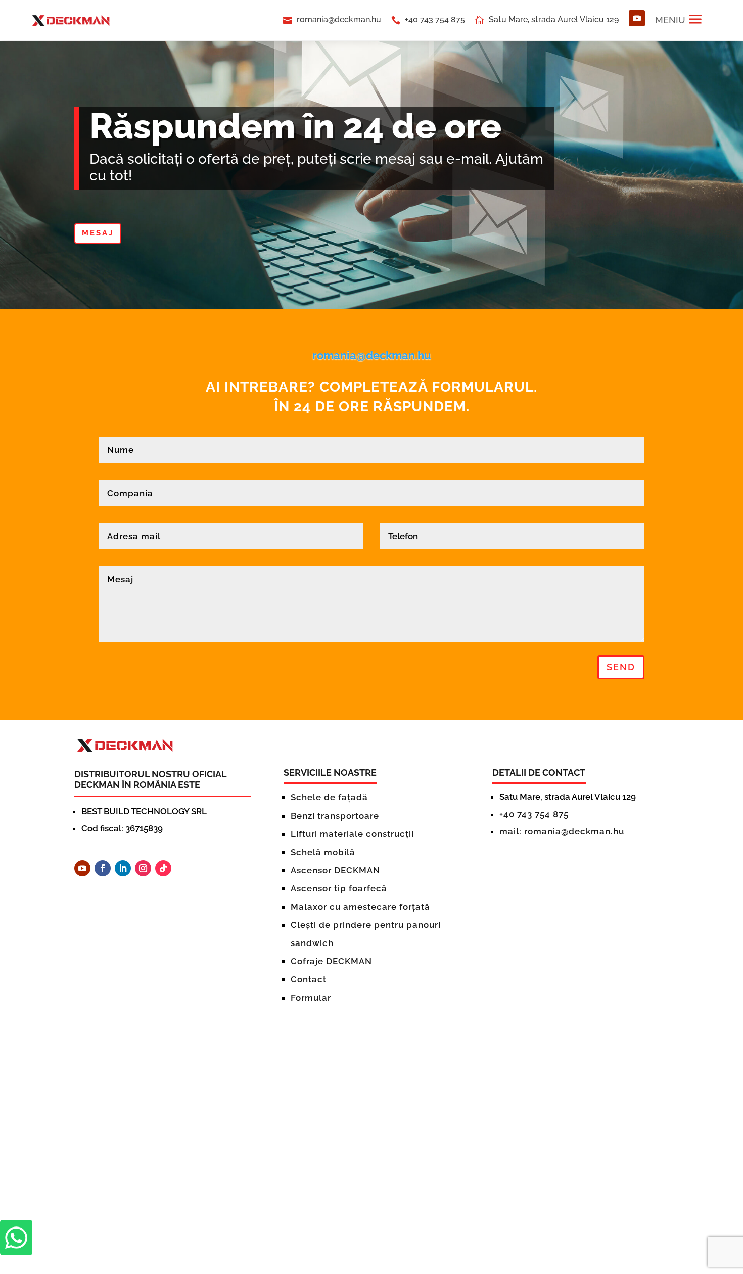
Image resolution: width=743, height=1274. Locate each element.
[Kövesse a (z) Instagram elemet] (143, 868)
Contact (309, 979)
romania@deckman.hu (339, 19)
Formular (311, 998)
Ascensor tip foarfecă (339, 888)
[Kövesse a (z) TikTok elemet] (163, 868)
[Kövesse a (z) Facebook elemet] (103, 868)
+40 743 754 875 (435, 19)
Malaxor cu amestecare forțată (360, 907)
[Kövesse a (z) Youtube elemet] (637, 18)
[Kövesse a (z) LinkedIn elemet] (123, 868)
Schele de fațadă (329, 797)
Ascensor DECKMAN (335, 870)
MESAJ (98, 233)
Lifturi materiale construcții (352, 834)
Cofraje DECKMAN (331, 961)
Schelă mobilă (323, 852)
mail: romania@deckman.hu (561, 831)
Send (621, 667)
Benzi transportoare (335, 816)
